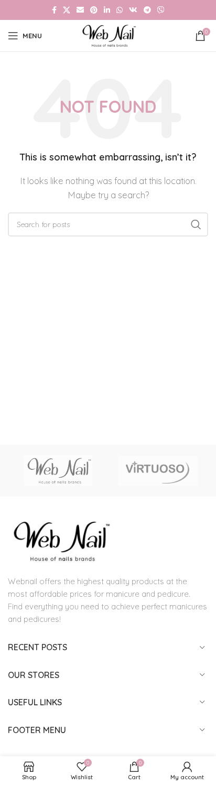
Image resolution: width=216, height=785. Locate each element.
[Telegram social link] (147, 10)
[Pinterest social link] (94, 10)
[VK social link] (133, 10)
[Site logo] (107, 35)
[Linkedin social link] (107, 10)
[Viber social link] (161, 10)
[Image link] (60, 540)
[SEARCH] (196, 224)
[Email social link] (80, 10)
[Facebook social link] (54, 10)
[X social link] (66, 10)
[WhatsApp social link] (119, 10)
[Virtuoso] (158, 471)
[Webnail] (58, 471)
